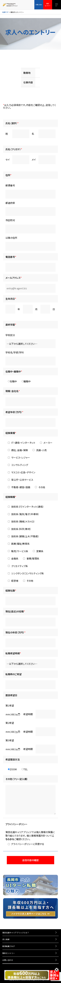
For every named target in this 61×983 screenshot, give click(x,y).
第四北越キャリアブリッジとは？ (15, 932)
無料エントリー (8, 953)
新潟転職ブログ (8, 946)
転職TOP (5, 12)
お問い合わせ (7, 960)
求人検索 (5, 939)
